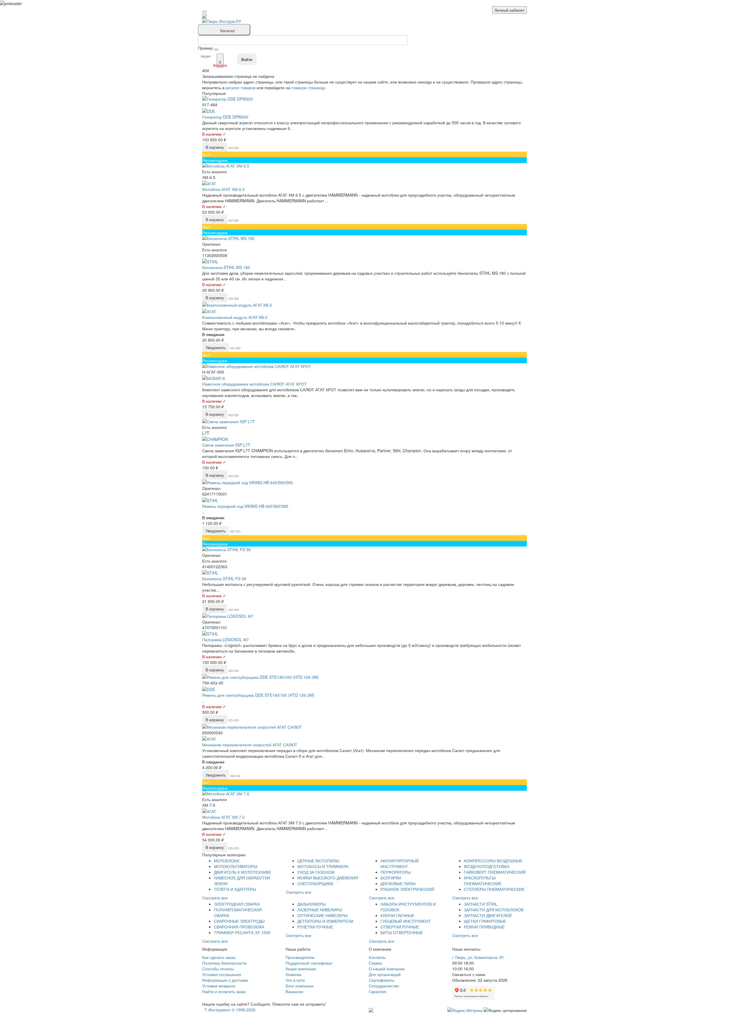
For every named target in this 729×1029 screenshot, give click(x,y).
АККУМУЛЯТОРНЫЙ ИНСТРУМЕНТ (399, 863)
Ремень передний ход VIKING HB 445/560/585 (245, 506)
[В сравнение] (236, 148)
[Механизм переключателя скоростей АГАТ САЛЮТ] (364, 727)
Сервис (375, 963)
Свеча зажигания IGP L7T (226, 445)
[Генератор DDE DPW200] (364, 99)
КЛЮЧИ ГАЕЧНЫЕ (397, 915)
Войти (246, 59)
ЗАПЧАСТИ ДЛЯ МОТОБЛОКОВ (493, 909)
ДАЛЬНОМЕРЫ (311, 904)
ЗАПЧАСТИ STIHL (480, 904)
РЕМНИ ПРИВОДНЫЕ (484, 927)
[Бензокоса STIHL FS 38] (364, 549)
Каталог (227, 30)
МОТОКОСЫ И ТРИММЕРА (322, 866)
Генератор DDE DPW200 (225, 117)
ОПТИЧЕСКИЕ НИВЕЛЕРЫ (322, 915)
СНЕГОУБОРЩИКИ (315, 883)
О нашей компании (387, 968)
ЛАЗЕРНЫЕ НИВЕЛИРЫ (319, 909)
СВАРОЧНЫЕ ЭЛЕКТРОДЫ (239, 921)
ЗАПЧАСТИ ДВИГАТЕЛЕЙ (487, 915)
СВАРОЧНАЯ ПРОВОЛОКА (239, 927)
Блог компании (300, 986)
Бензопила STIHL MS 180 (226, 267)
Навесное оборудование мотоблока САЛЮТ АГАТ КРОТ (254, 384)
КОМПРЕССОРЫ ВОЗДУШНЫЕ (493, 860)
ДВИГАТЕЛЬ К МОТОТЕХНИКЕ (242, 872)
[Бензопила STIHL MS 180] (364, 238)
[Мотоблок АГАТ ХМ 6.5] (364, 166)
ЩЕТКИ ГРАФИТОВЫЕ (485, 921)
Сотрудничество (384, 986)
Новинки (293, 974)
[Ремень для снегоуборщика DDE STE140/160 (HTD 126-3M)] (364, 677)
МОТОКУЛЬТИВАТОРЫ (235, 866)
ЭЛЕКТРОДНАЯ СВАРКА (237, 904)
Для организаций (385, 974)
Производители (300, 957)
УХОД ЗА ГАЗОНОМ (316, 872)
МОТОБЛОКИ (226, 860)
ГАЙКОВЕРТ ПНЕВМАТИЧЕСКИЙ (495, 872)
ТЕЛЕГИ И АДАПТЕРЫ (235, 889)
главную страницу (308, 87)
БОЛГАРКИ (390, 878)
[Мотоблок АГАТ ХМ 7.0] (364, 793)
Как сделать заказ (218, 957)
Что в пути (295, 980)
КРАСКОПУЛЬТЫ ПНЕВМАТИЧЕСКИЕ (482, 880)
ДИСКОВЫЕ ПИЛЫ (397, 883)
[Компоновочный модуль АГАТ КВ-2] (364, 305)
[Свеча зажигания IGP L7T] (364, 421)
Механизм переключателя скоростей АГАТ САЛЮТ (249, 744)
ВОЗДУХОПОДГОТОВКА (486, 866)
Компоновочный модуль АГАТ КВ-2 (234, 317)
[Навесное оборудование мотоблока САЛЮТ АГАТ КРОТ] (364, 366)
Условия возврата (218, 986)
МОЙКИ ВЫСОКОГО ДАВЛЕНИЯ (327, 878)
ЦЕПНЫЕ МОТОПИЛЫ (318, 860)
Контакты (377, 957)
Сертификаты (381, 980)
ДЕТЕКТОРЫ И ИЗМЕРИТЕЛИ (325, 921)
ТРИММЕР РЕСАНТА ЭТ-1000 (242, 932)
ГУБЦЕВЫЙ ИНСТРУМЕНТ (405, 921)
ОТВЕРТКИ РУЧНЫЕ (399, 927)
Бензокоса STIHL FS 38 (224, 578)
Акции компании (301, 968)
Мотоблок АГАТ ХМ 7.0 (223, 817)
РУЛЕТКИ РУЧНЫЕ (315, 927)
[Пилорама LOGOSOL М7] (364, 616)
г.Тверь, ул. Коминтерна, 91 (478, 957)
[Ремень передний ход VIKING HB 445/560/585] (364, 482)
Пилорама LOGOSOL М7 (225, 639)
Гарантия (377, 991)
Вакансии (294, 991)
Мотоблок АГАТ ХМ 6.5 (223, 189)
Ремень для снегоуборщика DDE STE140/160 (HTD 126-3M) (258, 695)
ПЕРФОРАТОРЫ (395, 872)
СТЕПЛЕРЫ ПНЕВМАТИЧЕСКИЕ (494, 889)
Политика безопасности (224, 963)
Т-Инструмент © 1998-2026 (229, 1009)
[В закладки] (230, 148)
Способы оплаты (218, 968)
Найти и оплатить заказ (224, 991)
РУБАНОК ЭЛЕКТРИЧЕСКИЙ (407, 889)
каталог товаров (240, 87)
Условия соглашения (221, 974)
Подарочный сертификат (309, 963)
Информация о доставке (225, 980)
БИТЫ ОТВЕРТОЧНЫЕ (401, 932)
